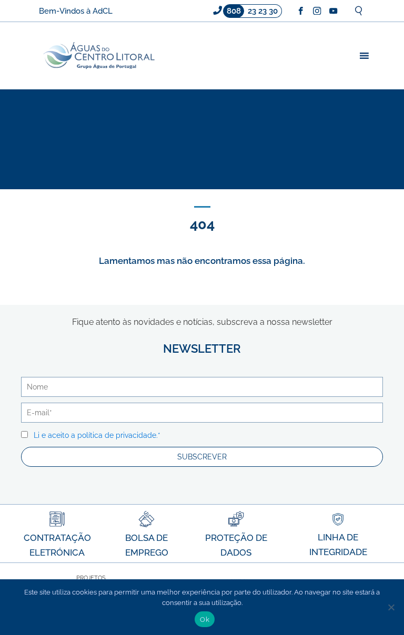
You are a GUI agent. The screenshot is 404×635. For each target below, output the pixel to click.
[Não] (391, 607)
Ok (204, 619)
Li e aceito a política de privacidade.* (97, 435)
